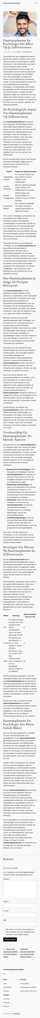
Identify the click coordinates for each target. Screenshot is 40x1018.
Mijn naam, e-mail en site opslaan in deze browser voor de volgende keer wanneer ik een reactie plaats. (20, 931)
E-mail (6, 911)
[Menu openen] (35, 3)
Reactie (6, 879)
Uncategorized (27, 52)
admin (18, 52)
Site (4, 920)
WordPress (16, 1013)
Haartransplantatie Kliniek (11, 3)
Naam (6, 901)
